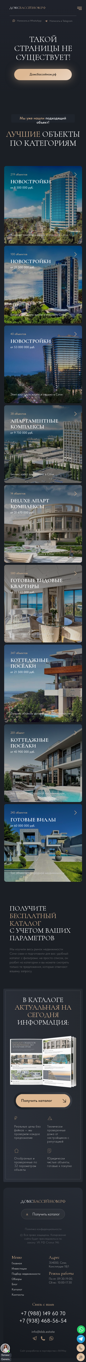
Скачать (5, 1359)
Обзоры (17, 1279)
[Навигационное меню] (79, 8)
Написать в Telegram (60, 20)
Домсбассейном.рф (43, 74)
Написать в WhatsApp (29, 20)
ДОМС (43, 1201)
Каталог (5, 1355)
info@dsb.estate (43, 1332)
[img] (5, 1348)
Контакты (18, 1294)
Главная (17, 1263)
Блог (15, 1284)
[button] (40, 181)
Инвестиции (19, 1268)
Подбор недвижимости (26, 1273)
